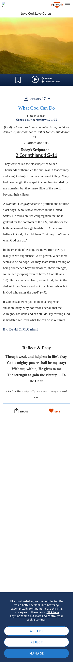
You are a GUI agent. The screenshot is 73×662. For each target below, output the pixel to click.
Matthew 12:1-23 (46, 120)
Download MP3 (52, 81)
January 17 (37, 98)
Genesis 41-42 (25, 120)
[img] (35, 79)
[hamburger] (67, 5)
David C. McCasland (23, 329)
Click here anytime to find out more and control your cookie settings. (36, 615)
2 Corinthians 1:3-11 (36, 155)
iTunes (48, 78)
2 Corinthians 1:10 (36, 143)
